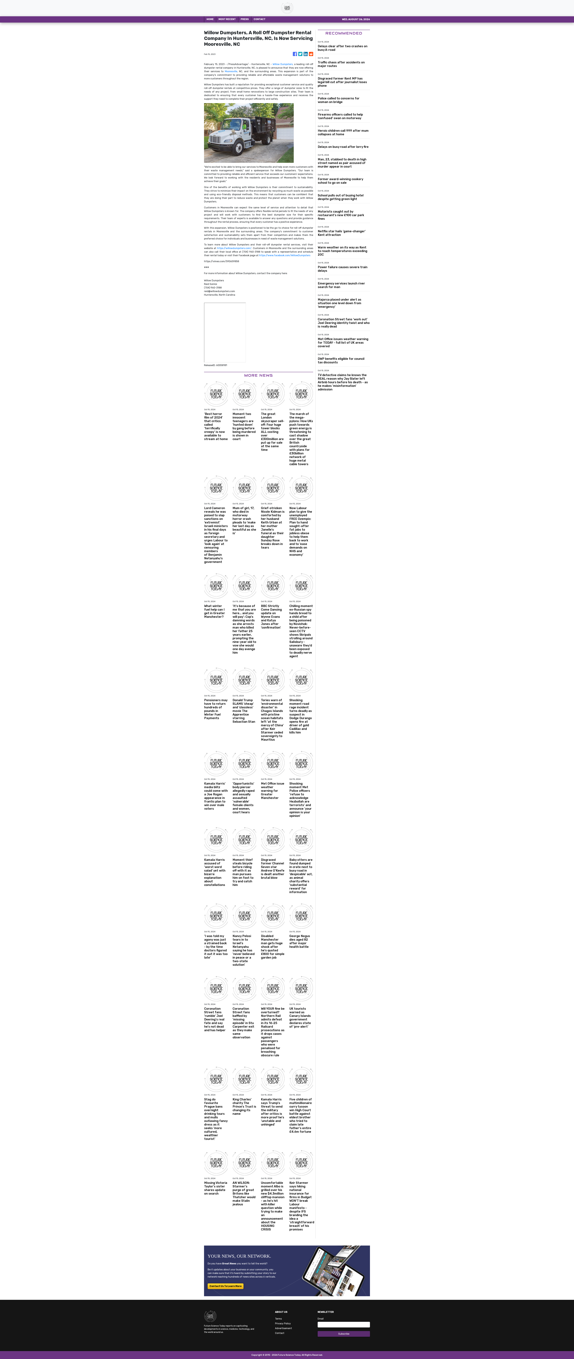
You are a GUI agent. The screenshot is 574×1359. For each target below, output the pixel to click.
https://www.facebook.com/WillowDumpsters (284, 255)
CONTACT (259, 19)
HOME (210, 19)
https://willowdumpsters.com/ (234, 248)
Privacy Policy (283, 1323)
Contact (279, 1333)
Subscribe (343, 1333)
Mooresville (231, 71)
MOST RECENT (227, 19)
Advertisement (283, 1328)
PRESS (245, 19)
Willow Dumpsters (283, 64)
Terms (278, 1318)
